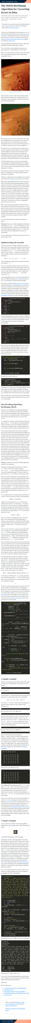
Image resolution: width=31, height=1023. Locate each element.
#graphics (7, 17)
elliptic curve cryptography (21, 283)
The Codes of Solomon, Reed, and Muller (14, 991)
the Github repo (5, 295)
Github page (12, 41)
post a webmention (10, 1004)
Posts (15, 1)
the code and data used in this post (13, 39)
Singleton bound (16, 806)
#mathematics (22, 17)
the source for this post (16, 598)
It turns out (10, 801)
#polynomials (4, 19)
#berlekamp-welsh (6, 15)
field (19, 279)
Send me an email (19, 1002)
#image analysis (14, 17)
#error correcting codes (17, 15)
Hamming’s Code (8, 990)
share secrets (14, 179)
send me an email (13, 27)
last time (26, 806)
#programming (13, 19)
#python (19, 19)
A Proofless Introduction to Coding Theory (15, 988)
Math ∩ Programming (7, 1)
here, (3, 26)
